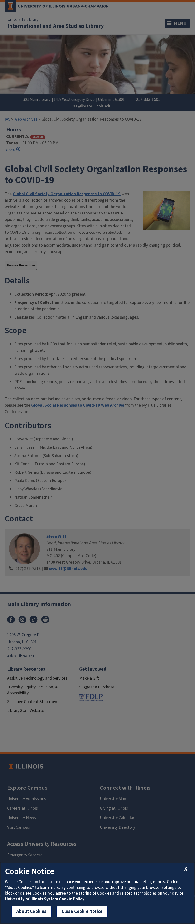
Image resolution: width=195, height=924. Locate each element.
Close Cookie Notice (82, 911)
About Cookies (31, 911)
